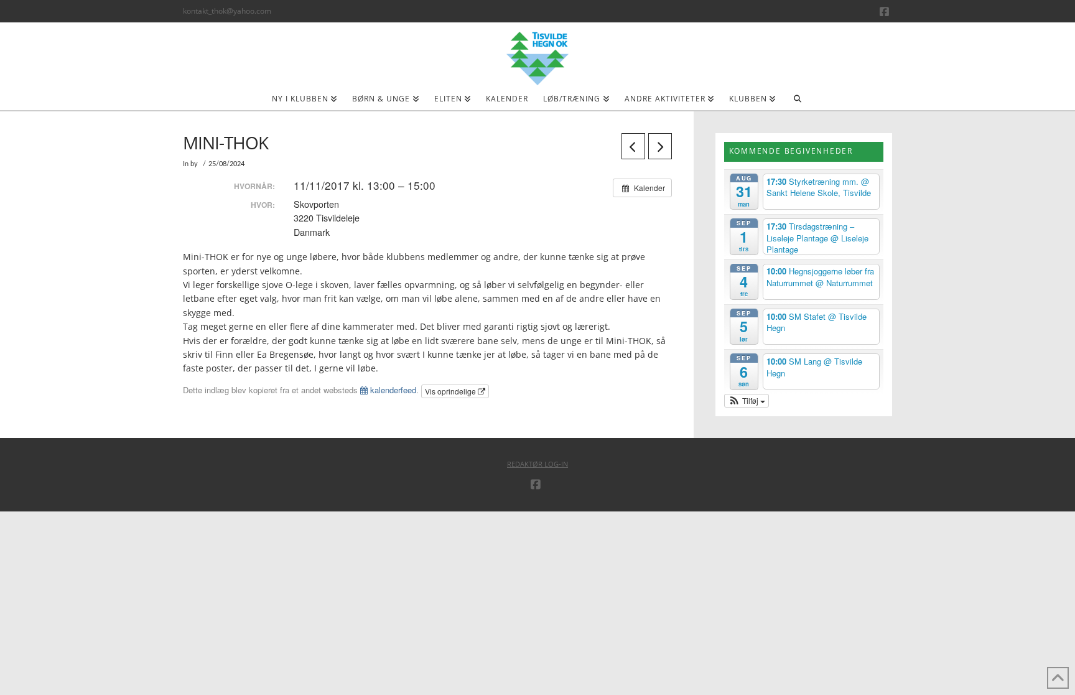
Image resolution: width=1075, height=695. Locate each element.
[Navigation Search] (797, 102)
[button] (747, 400)
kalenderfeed (392, 390)
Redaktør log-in (537, 464)
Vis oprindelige (451, 391)
